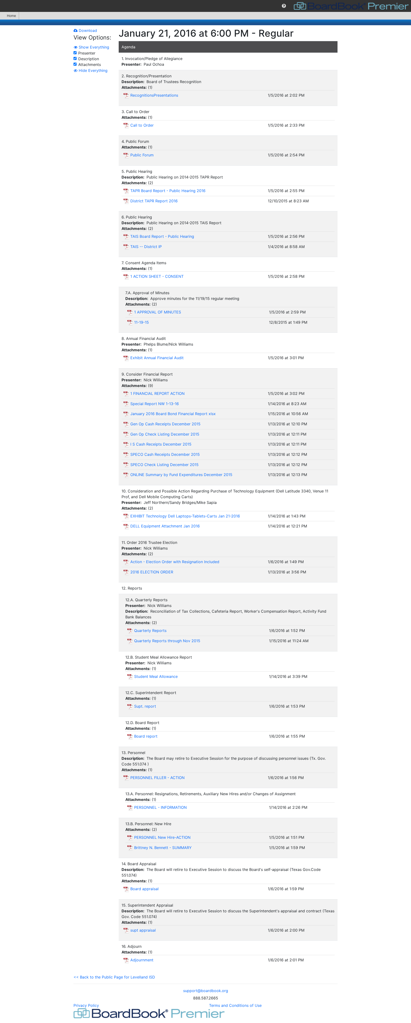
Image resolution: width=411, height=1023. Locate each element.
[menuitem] (284, 6)
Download (87, 30)
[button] (284, 6)
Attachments (89, 64)
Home (11, 16)
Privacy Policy (86, 1005)
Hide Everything (93, 70)
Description (88, 58)
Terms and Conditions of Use (235, 1005)
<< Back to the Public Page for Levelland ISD (114, 977)
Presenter (86, 53)
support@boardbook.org (205, 990)
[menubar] (205, 6)
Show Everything (93, 47)
